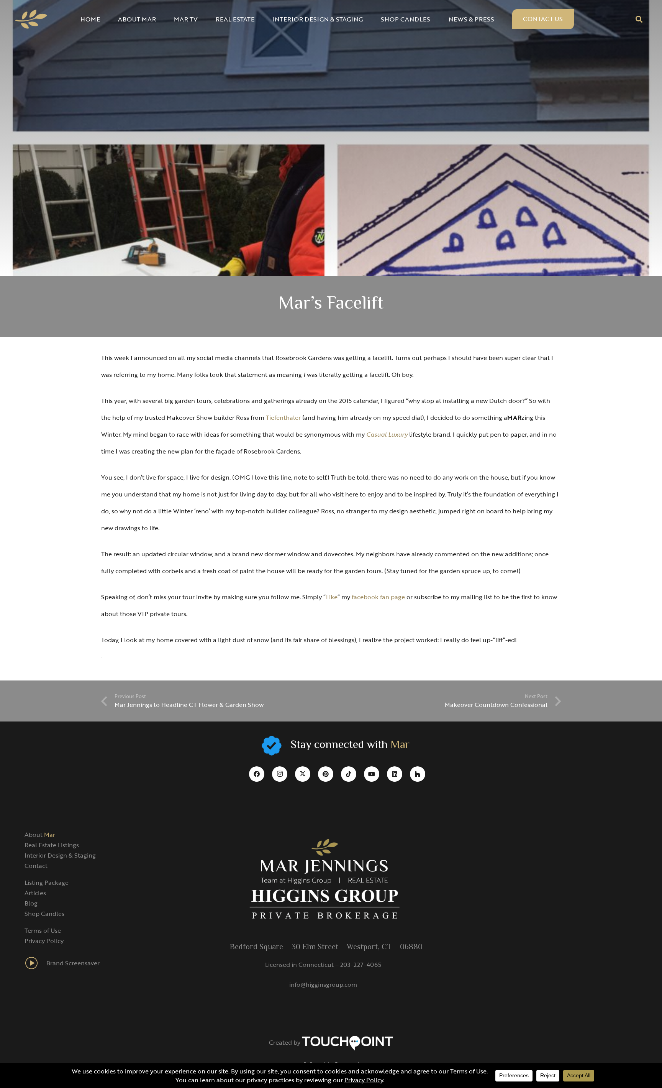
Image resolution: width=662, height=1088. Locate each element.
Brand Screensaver (73, 963)
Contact (36, 865)
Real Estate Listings (52, 845)
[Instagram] (279, 774)
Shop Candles (44, 913)
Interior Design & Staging (60, 855)
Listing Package (47, 882)
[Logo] (31, 19)
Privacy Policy (44, 940)
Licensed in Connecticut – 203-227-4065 (323, 964)
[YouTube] (371, 774)
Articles (35, 892)
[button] (639, 19)
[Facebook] (256, 774)
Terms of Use (43, 930)
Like (332, 597)
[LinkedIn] (394, 774)
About (40, 834)
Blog (31, 903)
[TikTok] (348, 774)
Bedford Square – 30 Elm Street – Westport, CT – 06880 (326, 947)
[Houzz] (417, 774)
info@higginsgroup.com (323, 984)
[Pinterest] (325, 774)
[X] (302, 774)
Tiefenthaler (283, 417)
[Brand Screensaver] (35, 963)
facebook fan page (378, 597)
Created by (285, 1042)
